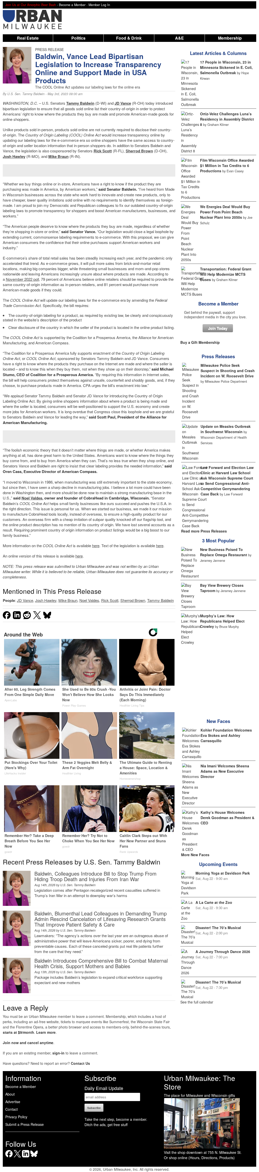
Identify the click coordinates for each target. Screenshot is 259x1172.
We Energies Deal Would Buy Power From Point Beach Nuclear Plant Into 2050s (225, 212)
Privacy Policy (16, 1116)
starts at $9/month (18, 1032)
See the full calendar (196, 1001)
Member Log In (99, 5)
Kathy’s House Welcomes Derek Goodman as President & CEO (227, 817)
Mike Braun (58, 156)
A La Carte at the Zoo (214, 902)
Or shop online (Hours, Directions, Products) (199, 1157)
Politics (78, 38)
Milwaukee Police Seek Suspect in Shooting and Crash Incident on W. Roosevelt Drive (228, 370)
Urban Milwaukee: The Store (199, 1082)
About (10, 1094)
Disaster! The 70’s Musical (218, 927)
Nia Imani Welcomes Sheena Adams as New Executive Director (225, 771)
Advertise (12, 1101)
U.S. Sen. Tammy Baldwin (26, 94)
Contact (11, 1109)
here (95, 545)
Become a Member (218, 303)
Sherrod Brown (139, 151)
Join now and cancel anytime (28, 1042)
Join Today (217, 328)
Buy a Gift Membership (200, 342)
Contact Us (80, 1063)
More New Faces (195, 854)
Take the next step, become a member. (115, 1119)
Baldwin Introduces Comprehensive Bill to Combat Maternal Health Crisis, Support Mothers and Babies (101, 963)
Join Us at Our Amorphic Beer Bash (30, 5)
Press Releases (218, 356)
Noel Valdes (31, 498)
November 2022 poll (22, 279)
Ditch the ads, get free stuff (105, 1124)
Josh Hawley (14, 156)
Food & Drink (129, 38)
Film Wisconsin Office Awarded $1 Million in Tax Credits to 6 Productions (227, 165)
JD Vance (123, 103)
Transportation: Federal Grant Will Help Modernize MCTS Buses (225, 274)
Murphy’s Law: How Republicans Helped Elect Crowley (222, 621)
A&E (179, 38)
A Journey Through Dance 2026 (223, 951)
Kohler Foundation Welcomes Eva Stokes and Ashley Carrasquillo (226, 735)
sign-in (58, 1052)
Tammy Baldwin (80, 103)
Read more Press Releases (204, 531)
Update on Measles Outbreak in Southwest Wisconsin (226, 429)
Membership (230, 38)
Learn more (46, 1032)
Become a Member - (74, 5)
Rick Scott (103, 151)
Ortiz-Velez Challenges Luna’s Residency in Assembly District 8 (227, 119)
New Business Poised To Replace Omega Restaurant (223, 552)
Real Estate (28, 38)
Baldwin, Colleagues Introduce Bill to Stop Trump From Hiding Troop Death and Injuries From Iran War (95, 876)
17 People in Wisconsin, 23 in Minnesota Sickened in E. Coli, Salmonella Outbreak (226, 67)
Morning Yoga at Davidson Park (223, 873)
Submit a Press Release (24, 1124)
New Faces (218, 721)
